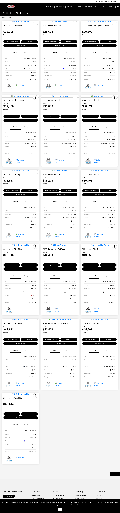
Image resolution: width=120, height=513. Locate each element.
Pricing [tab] (26, 52)
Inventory (36, 492)
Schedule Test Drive (20, 45)
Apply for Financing (80, 495)
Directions (99, 498)
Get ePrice (29, 41)
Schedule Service (58, 495)
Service (56, 492)
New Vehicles (36, 495)
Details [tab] (15, 52)
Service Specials (58, 498)
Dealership (100, 492)
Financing (79, 492)
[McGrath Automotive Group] (11, 6)
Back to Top (115, 474)
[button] (35, 23)
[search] (118, 6)
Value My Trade (79, 498)
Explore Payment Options (12, 41)
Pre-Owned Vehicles (38, 498)
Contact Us (10, 496)
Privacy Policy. (76, 505)
